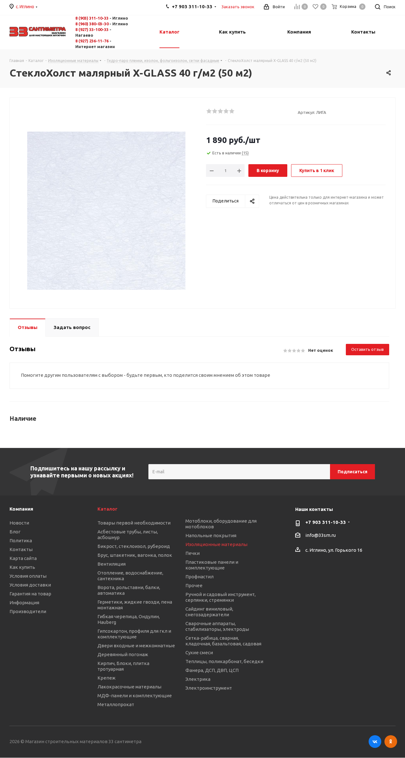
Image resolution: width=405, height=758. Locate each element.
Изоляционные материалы (216, 544)
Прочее (193, 585)
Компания (21, 509)
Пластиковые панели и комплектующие (211, 564)
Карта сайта (23, 558)
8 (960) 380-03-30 (92, 24)
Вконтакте (375, 741)
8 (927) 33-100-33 (92, 29)
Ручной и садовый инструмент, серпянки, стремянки (220, 597)
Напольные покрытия (210, 535)
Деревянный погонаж (122, 654)
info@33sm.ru (320, 535)
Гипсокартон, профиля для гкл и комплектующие (134, 633)
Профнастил (199, 576)
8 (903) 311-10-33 (92, 18)
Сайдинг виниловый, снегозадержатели (209, 611)
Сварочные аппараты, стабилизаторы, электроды (217, 626)
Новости (19, 522)
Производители (27, 611)
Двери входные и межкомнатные (136, 645)
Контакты (21, 549)
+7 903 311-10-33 (325, 522)
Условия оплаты (28, 576)
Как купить (22, 567)
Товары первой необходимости (134, 522)
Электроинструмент (208, 688)
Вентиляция (111, 564)
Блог (15, 531)
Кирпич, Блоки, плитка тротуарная (123, 666)
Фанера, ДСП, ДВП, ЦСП (212, 670)
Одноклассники (390, 741)
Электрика (197, 679)
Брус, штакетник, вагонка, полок (134, 555)
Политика (20, 540)
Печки (192, 553)
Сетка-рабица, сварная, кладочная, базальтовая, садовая (223, 640)
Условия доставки (30, 584)
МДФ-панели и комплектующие (134, 695)
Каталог (107, 509)
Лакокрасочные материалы (129, 686)
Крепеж (106, 677)
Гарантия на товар (30, 593)
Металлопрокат (115, 704)
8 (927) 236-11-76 (92, 41)
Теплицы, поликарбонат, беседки (224, 661)
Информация (24, 602)
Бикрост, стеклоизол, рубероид (133, 546)
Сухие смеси (199, 652)
